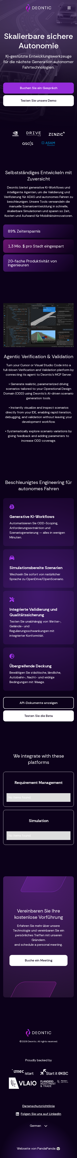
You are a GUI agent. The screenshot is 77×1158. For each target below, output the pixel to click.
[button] (69, 8)
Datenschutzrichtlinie (38, 1106)
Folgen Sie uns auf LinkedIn (41, 1114)
